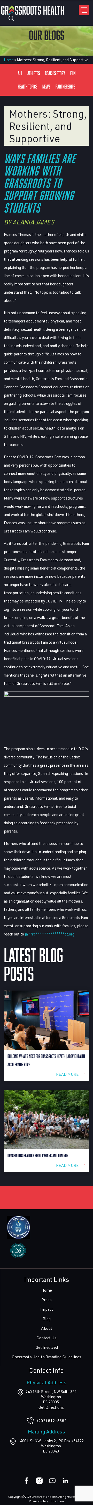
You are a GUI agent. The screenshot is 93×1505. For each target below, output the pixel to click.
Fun (72, 73)
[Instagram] (39, 1480)
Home (9, 59)
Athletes (33, 73)
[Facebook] (26, 1480)
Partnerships (65, 86)
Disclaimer (59, 1501)
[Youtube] (52, 1480)
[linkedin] (65, 1480)
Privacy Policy (38, 1501)
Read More (67, 1074)
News (46, 86)
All (20, 73)
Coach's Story (55, 73)
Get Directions (51, 1407)
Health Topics (27, 86)
